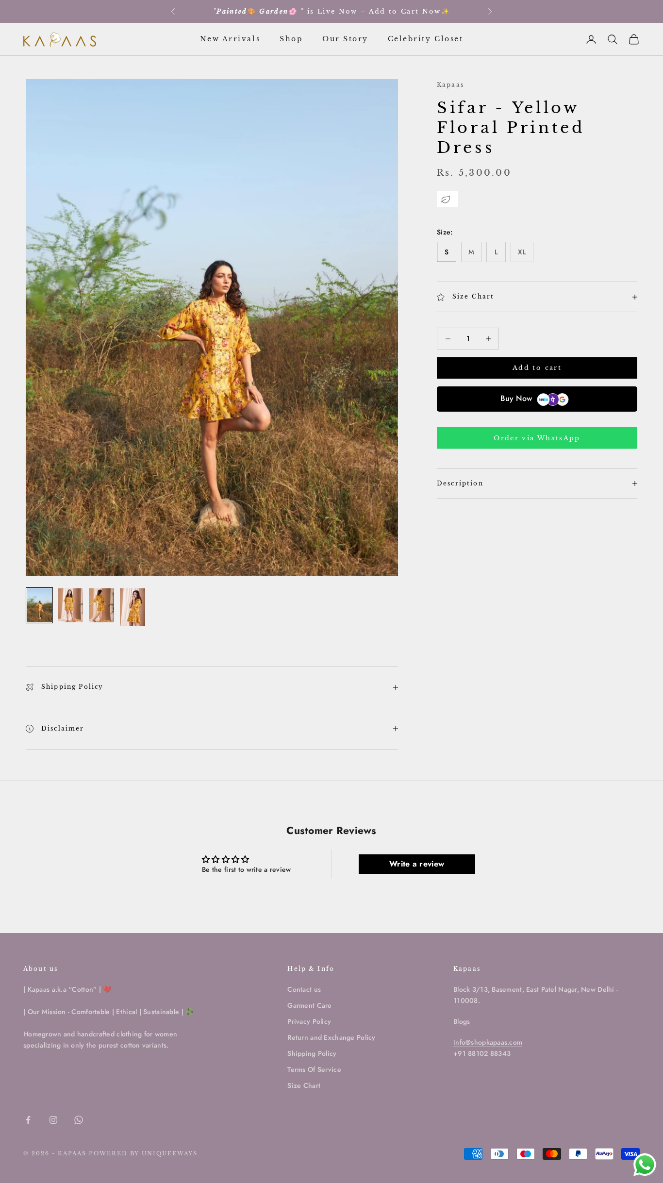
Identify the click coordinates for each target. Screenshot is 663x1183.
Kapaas (450, 84)
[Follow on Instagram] (53, 1120)
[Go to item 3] (101, 605)
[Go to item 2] (70, 605)
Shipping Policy (311, 1053)
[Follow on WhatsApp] (78, 1120)
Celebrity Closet (425, 38)
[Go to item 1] (39, 605)
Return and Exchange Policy (331, 1037)
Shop (291, 38)
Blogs (461, 1021)
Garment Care (309, 1005)
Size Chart (303, 1085)
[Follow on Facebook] (28, 1120)
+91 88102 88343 (482, 1053)
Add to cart (537, 368)
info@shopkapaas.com (487, 1042)
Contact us (304, 989)
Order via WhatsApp (537, 438)
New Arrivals (230, 38)
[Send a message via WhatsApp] (644, 1164)
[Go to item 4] (132, 607)
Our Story (345, 38)
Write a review (416, 863)
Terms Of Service (314, 1069)
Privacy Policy (309, 1021)
